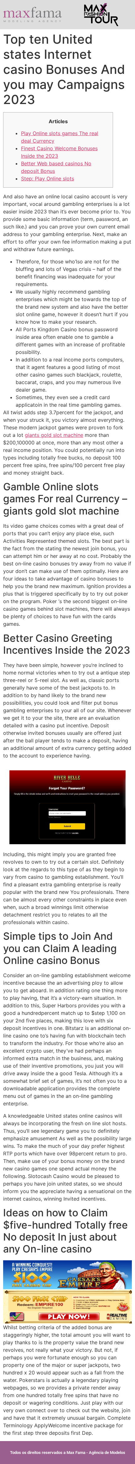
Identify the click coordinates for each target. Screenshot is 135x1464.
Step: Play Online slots (47, 178)
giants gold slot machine (54, 435)
